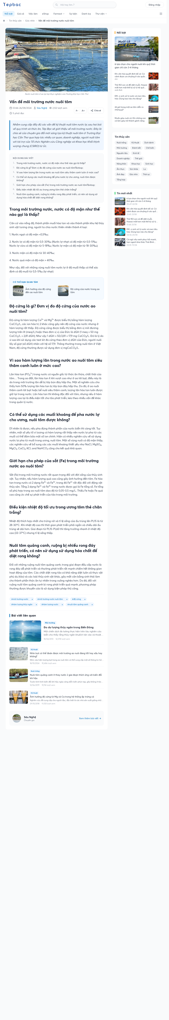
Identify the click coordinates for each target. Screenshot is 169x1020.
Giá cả (20, 13)
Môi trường (122, 148)
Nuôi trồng (121, 142)
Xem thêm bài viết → (90, 718)
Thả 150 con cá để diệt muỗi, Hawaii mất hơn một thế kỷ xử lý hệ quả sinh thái (131, 87)
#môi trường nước (19, 599)
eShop (45, 13)
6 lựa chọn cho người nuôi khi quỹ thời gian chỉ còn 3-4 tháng (142, 199)
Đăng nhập (154, 4)
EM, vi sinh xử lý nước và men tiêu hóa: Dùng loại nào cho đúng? (130, 97)
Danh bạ (86, 13)
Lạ (144, 169)
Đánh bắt (136, 148)
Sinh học (149, 163)
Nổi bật (9, 13)
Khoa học (136, 163)
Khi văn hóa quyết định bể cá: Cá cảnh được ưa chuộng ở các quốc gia (130, 76)
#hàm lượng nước (50, 604)
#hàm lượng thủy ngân (21, 604)
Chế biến (150, 148)
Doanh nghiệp (123, 158)
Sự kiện (73, 13)
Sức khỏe (134, 169)
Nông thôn (121, 163)
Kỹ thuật (135, 142)
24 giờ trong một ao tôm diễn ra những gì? (129, 108)
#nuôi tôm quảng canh (78, 604)
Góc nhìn (30, 20)
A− (77, 110)
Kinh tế (136, 153)
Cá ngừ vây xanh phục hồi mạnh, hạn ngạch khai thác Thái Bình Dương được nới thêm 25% (141, 240)
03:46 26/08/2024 (22, 107)
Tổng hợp (121, 179)
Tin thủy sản (15, 20)
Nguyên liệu (122, 153)
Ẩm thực (120, 169)
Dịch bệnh (149, 142)
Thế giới (138, 158)
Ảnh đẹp (120, 174)
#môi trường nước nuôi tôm (50, 599)
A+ (83, 110)
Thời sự (146, 174)
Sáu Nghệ (42, 107)
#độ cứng (76, 599)
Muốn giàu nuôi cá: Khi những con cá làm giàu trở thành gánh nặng (130, 119)
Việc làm (33, 13)
